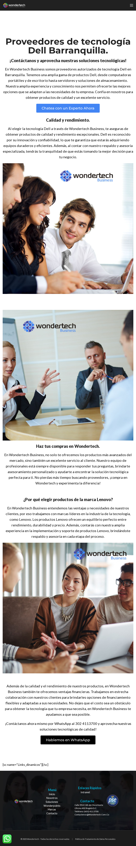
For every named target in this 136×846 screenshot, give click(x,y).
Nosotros (52, 797)
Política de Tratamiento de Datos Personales (95, 839)
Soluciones (52, 801)
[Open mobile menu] (131, 5)
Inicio (52, 794)
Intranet (85, 792)
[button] (68, 108)
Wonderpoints (52, 805)
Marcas (52, 809)
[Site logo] (14, 5)
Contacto (51, 813)
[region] (68, 800)
